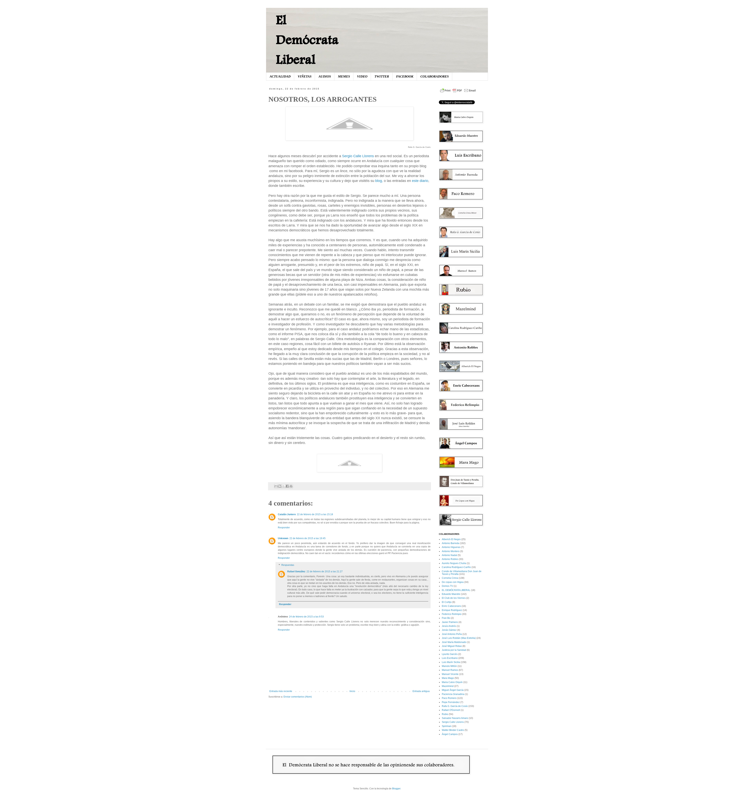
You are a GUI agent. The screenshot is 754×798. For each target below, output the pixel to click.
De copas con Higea (453, 582)
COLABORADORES (434, 76)
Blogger (396, 788)
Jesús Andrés (449, 626)
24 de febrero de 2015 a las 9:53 (306, 616)
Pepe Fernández (451, 702)
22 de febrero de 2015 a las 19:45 (307, 538)
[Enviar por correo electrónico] (276, 486)
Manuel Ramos (450, 670)
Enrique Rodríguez (452, 610)
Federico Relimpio (451, 614)
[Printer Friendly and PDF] (458, 92)
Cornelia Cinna (450, 578)
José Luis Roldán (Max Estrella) (459, 638)
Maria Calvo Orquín (452, 682)
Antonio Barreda (450, 543)
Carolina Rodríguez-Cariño (456, 567)
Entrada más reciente (280, 691)
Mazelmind (448, 686)
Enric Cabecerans (451, 606)
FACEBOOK (404, 76)
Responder (284, 527)
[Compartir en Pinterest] (291, 486)
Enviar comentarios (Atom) (298, 696)
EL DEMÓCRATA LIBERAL (456, 590)
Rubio (445, 714)
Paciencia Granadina (453, 694)
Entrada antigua (421, 691)
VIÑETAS (304, 76)
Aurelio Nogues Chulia (454, 563)
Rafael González (296, 571)
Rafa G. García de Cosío (455, 706)
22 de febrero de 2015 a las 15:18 (315, 514)
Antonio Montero (450, 551)
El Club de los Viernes (454, 598)
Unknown (283, 538)
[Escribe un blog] (280, 486)
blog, (379, 181)
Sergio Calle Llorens (358, 156)
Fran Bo (446, 618)
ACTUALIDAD (280, 76)
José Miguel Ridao (452, 646)
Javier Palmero (450, 622)
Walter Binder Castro (453, 730)
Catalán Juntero (287, 514)
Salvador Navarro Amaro (455, 718)
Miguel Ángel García (453, 690)
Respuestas (287, 565)
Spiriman (446, 726)
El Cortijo (447, 602)
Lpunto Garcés (450, 654)
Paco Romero (449, 698)
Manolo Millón (449, 666)
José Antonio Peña (452, 634)
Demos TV (447, 586)
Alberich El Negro (451, 539)
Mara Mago (448, 678)
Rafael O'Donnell (451, 710)
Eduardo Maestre (451, 594)
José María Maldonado (454, 642)
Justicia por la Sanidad (454, 650)
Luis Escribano (450, 658)
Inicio (352, 691)
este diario (420, 181)
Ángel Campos (450, 734)
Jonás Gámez (449, 630)
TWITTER (381, 76)
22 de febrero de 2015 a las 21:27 (325, 571)
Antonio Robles (450, 559)
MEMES (344, 76)
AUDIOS (324, 76)
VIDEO (362, 76)
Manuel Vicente (450, 674)
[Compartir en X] (283, 486)
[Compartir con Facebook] (287, 486)
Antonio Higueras (451, 547)
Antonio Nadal (449, 555)
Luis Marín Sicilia (451, 662)
